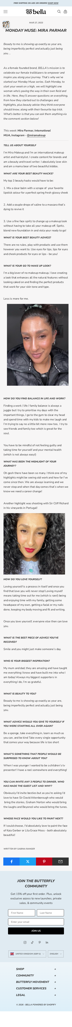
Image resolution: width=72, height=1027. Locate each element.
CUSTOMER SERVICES (36, 988)
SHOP (36, 969)
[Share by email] (60, 861)
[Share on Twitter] (28, 861)
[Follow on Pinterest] (39, 942)
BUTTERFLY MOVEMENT (36, 982)
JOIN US (36, 930)
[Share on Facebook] (11, 861)
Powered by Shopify (44, 1004)
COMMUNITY (36, 975)
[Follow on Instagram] (25, 942)
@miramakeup (36, 135)
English (54, 954)
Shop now (53, 3)
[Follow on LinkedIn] (47, 942)
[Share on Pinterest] (44, 861)
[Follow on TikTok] (32, 942)
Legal (36, 995)
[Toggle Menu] (5, 11)
